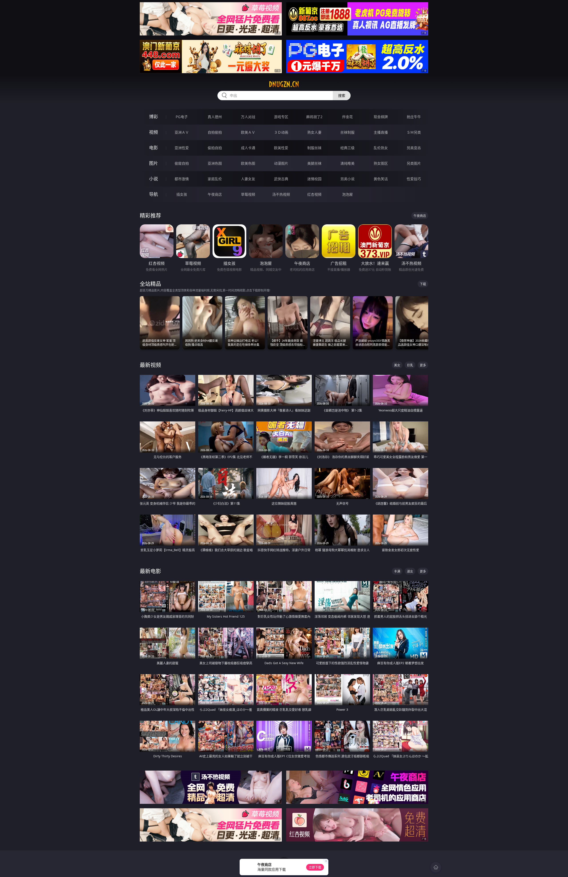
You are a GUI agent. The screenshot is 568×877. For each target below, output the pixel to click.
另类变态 (414, 147)
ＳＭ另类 (414, 132)
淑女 (410, 571)
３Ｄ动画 (281, 132)
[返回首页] (435, 867)
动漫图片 (281, 163)
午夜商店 (215, 194)
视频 (153, 132)
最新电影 (150, 571)
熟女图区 (381, 163)
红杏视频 (314, 194)
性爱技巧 (414, 178)
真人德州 (215, 116)
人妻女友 (248, 178)
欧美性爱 (281, 147)
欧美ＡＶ (248, 132)
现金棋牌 (381, 116)
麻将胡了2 (314, 116)
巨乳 (410, 365)
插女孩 (181, 194)
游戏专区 (281, 116)
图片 (153, 163)
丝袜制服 (347, 132)
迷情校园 (314, 178)
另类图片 (414, 163)
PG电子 (182, 116)
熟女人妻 (314, 132)
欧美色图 (248, 163)
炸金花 (347, 116)
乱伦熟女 (381, 147)
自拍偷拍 (215, 132)
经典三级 (347, 147)
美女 (397, 365)
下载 (423, 284)
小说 (153, 179)
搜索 (341, 95)
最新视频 (150, 364)
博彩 (153, 117)
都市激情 (182, 178)
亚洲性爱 (182, 147)
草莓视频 (248, 194)
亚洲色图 (215, 163)
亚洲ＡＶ (182, 132)
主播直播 (381, 132)
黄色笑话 (381, 178)
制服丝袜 (314, 147)
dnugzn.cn (284, 84)
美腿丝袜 (314, 163)
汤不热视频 (281, 194)
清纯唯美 (347, 163)
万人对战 (248, 116)
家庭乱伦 (215, 178)
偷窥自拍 (182, 163)
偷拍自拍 (215, 147)
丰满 (397, 571)
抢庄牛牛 (414, 116)
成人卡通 (248, 147)
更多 (423, 365)
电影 (153, 148)
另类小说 (347, 178)
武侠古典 (281, 178)
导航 (153, 194)
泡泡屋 (347, 194)
